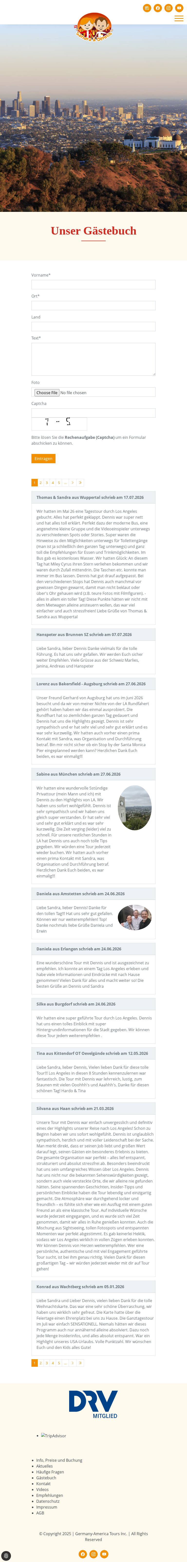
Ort (35, 296)
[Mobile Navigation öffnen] (179, 18)
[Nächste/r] (72, 482)
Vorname (41, 275)
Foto (35, 382)
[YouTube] (179, 8)
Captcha (39, 403)
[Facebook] (158, 8)
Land (35, 317)
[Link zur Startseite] (93, 26)
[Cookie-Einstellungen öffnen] (6, 1556)
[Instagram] (168, 8)
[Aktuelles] (147, 8)
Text (36, 338)
